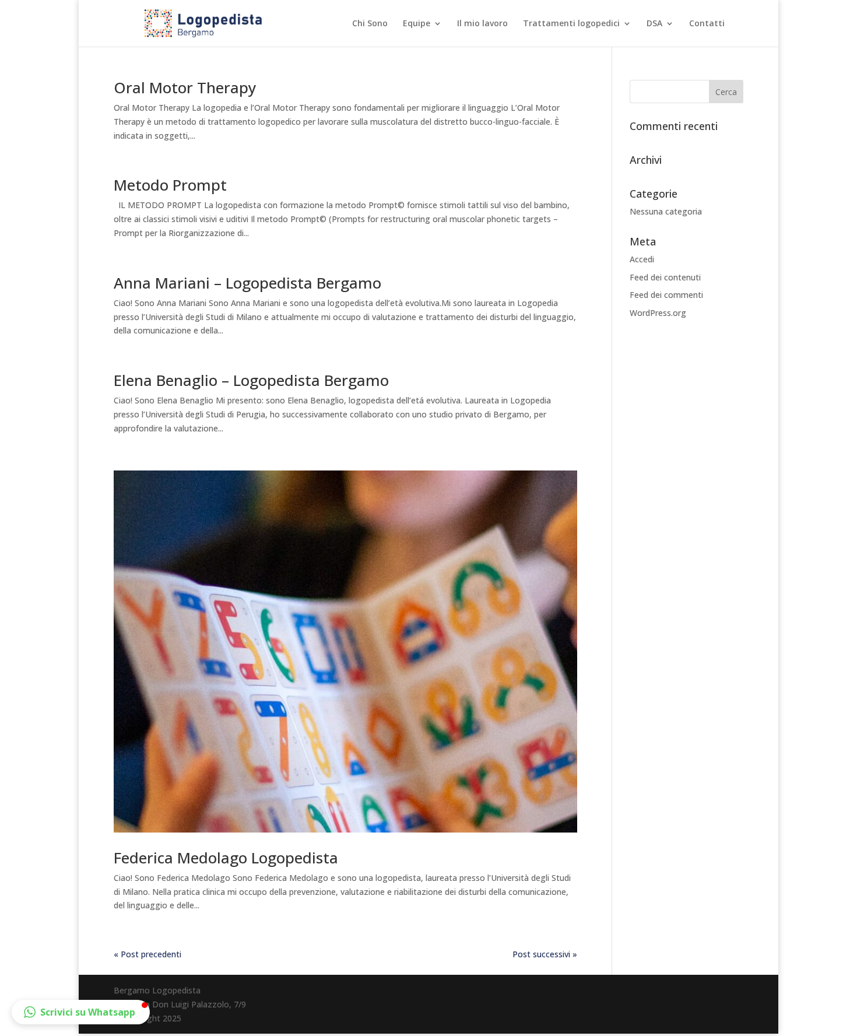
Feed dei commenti (666, 294)
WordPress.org (658, 312)
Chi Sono (370, 24)
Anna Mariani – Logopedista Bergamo (247, 282)
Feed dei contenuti (665, 277)
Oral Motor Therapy (185, 87)
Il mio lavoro (482, 24)
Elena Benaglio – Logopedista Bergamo (251, 380)
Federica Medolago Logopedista (226, 857)
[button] (81, 1012)
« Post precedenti (147, 954)
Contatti (707, 24)
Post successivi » (544, 954)
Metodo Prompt (170, 184)
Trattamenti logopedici (571, 24)
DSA (654, 24)
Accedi (642, 259)
